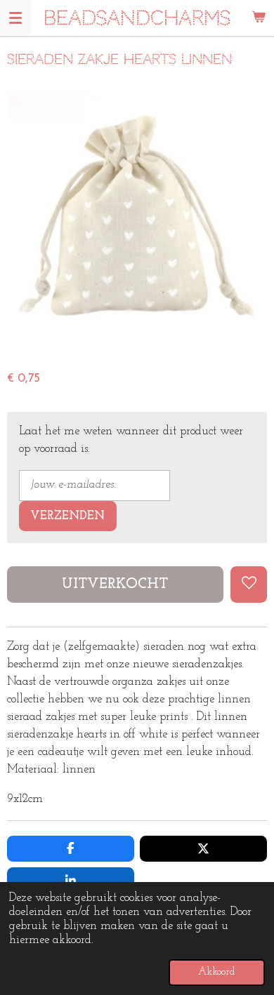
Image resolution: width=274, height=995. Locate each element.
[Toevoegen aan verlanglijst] (248, 584)
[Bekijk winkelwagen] (258, 17)
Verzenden (67, 516)
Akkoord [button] (216, 972)
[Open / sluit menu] (15, 17)
